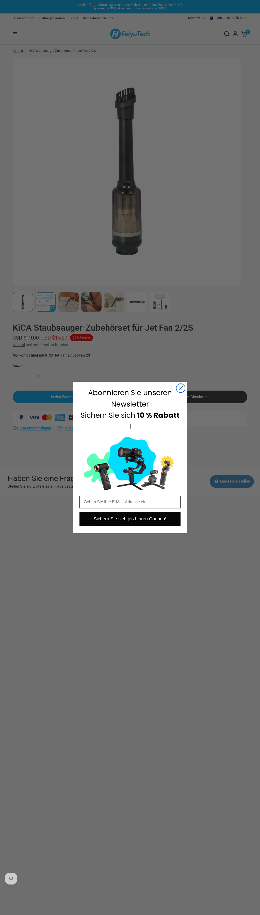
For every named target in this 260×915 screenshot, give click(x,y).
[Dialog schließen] (180, 388)
